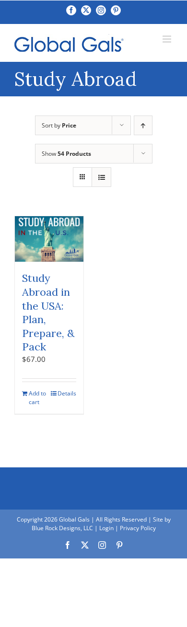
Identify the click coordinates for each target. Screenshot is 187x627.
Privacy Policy (138, 528)
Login (106, 528)
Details (67, 393)
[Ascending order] (143, 125)
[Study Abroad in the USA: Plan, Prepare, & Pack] (49, 239)
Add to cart (37, 397)
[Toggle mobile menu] (168, 39)
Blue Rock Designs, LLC (62, 528)
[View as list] (101, 177)
